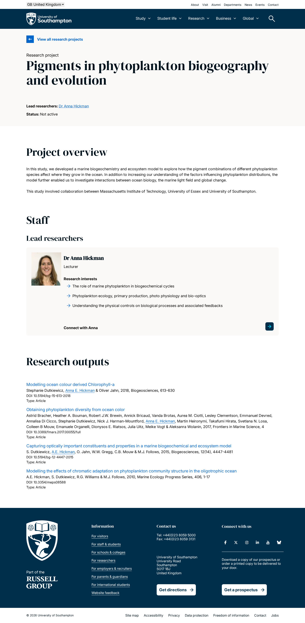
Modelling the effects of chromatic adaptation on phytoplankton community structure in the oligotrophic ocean (131, 470)
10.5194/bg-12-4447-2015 (53, 457)
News (248, 4)
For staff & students (106, 544)
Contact (273, 4)
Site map (132, 615)
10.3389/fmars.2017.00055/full (57, 432)
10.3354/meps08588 (50, 482)
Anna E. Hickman (80, 390)
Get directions (173, 589)
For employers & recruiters (112, 568)
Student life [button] (167, 18)
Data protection (196, 615)
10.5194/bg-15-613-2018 (52, 396)
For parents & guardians (110, 576)
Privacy (174, 615)
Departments (232, 4)
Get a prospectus (241, 589)
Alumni (216, 4)
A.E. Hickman (63, 452)
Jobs (275, 615)
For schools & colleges (108, 552)
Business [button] (223, 18)
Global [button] (248, 18)
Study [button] (141, 18)
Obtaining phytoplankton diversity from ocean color (75, 409)
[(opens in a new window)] (225, 542)
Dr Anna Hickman (74, 106)
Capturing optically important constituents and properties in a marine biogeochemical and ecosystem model (128, 445)
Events (260, 4)
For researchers (103, 560)
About (195, 4)
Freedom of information (231, 615)
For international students (111, 585)
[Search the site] (270, 19)
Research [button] (196, 18)
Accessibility (153, 615)
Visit (205, 4)
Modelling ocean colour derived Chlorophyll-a (70, 384)
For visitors (100, 536)
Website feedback (106, 593)
